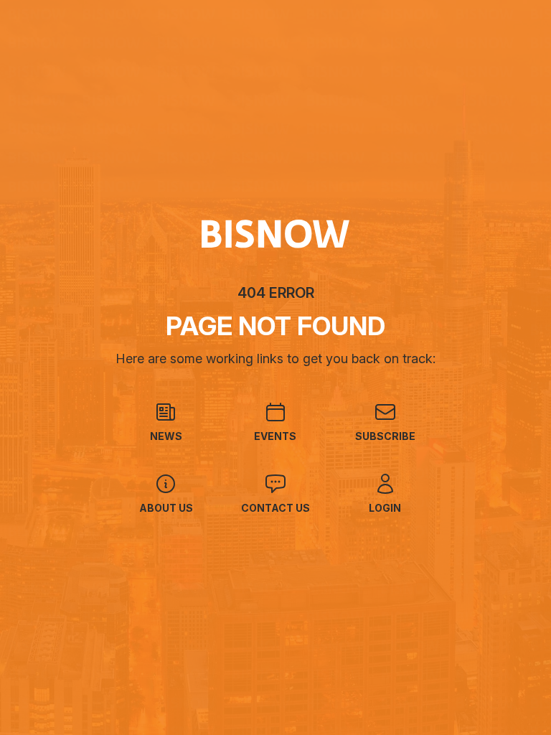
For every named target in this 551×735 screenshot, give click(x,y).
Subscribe (385, 436)
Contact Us (275, 508)
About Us (166, 508)
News (166, 436)
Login (385, 508)
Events (275, 436)
